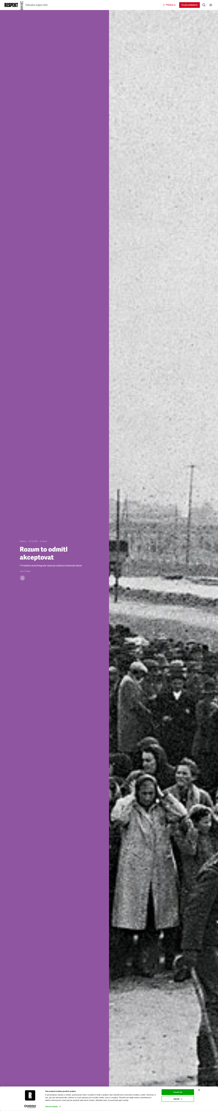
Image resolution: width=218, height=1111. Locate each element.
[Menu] (210, 5)
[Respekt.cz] (11, 5)
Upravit (176, 1099)
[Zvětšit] (163, 560)
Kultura (23, 541)
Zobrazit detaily (51, 1106)
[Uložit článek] (22, 578)
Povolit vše (177, 1092)
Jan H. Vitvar (25, 571)
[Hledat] (204, 5)
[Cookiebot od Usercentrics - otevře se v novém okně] (30, 1106)
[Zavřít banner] (199, 1090)
